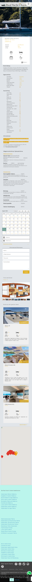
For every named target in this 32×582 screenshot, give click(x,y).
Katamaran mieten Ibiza (7, 549)
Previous (5, 315)
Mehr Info (17, 579)
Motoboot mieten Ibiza (7, 551)
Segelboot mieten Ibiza (7, 552)
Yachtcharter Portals (6, 527)
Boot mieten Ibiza (6, 543)
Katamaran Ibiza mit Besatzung (9, 558)
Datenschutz (4, 569)
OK (12, 579)
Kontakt (21, 569)
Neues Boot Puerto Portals (8, 531)
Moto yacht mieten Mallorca (9, 499)
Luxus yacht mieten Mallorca (9, 504)
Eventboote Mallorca (7, 503)
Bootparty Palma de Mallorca (9, 501)
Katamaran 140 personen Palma (10, 522)
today (15, 211)
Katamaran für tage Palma (8, 508)
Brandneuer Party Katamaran (9, 526)
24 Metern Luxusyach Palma (9, 533)
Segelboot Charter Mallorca (8, 496)
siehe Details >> (23, 346)
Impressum (11, 569)
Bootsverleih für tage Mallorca (9, 497)
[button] (8, 454)
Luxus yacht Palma (6, 529)
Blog (16, 569)
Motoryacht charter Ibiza (8, 556)
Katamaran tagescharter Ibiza (9, 547)
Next (26, 315)
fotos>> (25, 62)
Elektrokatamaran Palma (8, 519)
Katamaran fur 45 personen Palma (10, 520)
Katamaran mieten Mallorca (8, 506)
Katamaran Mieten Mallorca (8, 494)
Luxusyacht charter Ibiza (7, 554)
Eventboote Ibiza (5, 545)
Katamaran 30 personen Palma (9, 524)
